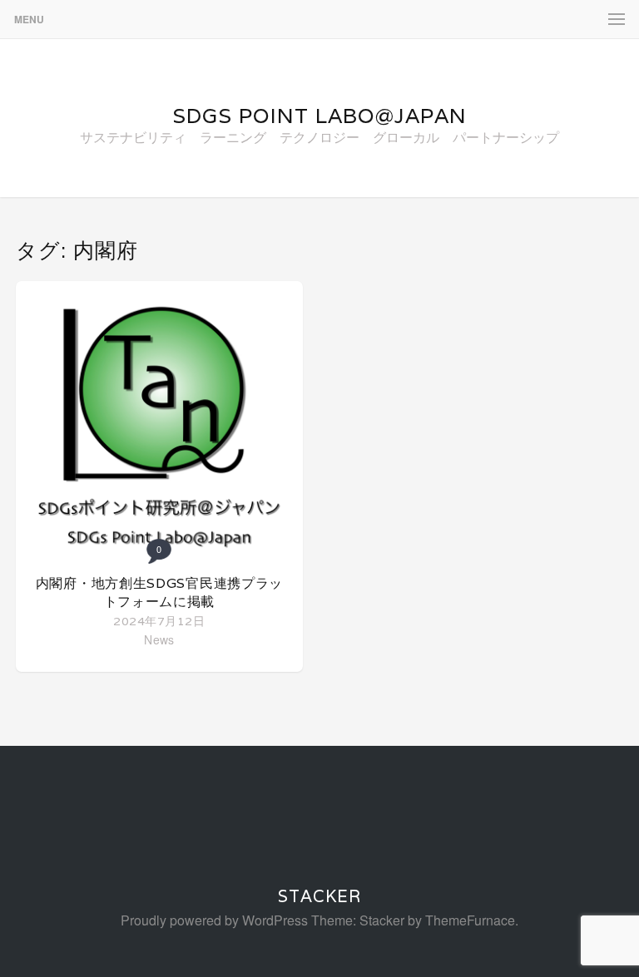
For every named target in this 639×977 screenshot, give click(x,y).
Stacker (319, 896)
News (159, 639)
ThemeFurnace (470, 920)
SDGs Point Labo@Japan (319, 115)
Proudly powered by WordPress (214, 920)
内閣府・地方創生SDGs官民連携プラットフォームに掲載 (159, 592)
